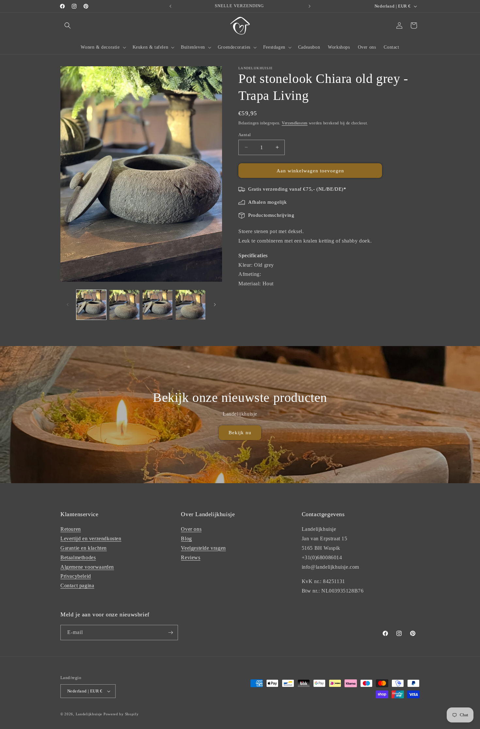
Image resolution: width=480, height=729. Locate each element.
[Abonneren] (170, 632)
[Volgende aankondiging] (309, 6)
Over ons (191, 529)
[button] (67, 25)
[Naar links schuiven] (67, 304)
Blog (186, 538)
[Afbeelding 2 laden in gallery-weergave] (124, 305)
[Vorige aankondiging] (170, 6)
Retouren (70, 529)
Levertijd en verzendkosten (90, 538)
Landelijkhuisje (89, 714)
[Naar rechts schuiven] (215, 304)
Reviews (190, 557)
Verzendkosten (295, 123)
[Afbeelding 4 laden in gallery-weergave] (190, 305)
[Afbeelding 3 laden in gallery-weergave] (157, 305)
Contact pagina (77, 585)
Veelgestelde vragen (203, 548)
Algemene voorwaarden (87, 567)
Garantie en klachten (83, 548)
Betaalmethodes (78, 557)
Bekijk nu (240, 432)
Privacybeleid (75, 576)
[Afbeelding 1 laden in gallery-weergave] (91, 305)
